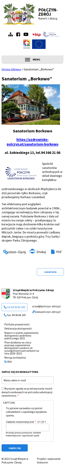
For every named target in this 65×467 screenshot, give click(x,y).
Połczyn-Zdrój (48, 12)
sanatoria (50, 272)
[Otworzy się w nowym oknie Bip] (36, 34)
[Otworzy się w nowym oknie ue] (39, 44)
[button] (20, 172)
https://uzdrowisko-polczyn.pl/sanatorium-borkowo (32, 141)
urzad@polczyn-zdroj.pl (46, 306)
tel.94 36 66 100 (16, 307)
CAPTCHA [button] (9, 402)
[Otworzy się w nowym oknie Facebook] (19, 34)
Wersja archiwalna (15, 357)
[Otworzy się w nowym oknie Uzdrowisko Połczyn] (51, 34)
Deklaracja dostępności (18, 328)
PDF (59, 252)
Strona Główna (11, 69)
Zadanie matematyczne (20, 421)
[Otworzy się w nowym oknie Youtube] (27, 34)
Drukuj (41, 252)
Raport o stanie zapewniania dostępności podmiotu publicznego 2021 (21, 335)
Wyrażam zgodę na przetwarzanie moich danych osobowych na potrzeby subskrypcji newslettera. (27, 392)
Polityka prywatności (16, 324)
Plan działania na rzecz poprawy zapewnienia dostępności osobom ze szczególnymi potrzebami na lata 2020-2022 (21, 348)
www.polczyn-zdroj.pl (47, 311)
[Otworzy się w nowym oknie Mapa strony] (11, 34)
